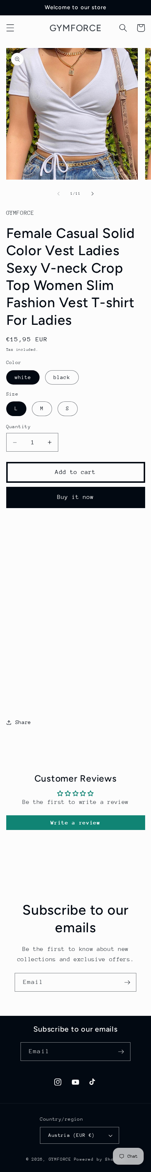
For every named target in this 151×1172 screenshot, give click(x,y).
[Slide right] (92, 193)
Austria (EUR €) (71, 1135)
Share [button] (23, 722)
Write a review (75, 822)
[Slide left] (59, 193)
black (62, 377)
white (23, 377)
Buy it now (75, 497)
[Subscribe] (127, 982)
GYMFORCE (60, 1159)
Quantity (18, 426)
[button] (10, 28)
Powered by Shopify (99, 1159)
